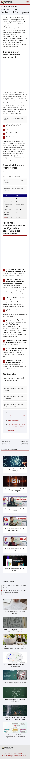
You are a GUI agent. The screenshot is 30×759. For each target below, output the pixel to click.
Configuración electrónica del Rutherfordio (14, 585)
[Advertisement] (15, 75)
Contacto (13, 756)
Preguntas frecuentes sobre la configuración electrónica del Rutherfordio (16, 426)
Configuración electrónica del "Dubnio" (6, 443)
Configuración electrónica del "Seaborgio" (24, 443)
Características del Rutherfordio (11, 588)
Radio (5, 217)
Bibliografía (11, 430)
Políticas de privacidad (19, 755)
